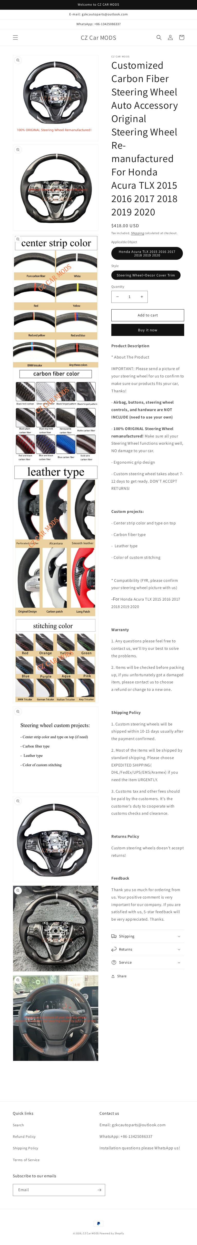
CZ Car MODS (91, 1233)
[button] (15, 37)
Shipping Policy (25, 1148)
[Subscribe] (99, 1190)
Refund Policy (24, 1136)
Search (18, 1125)
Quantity (117, 286)
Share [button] (122, 976)
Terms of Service (26, 1160)
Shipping (137, 233)
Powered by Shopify (112, 1233)
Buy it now (147, 329)
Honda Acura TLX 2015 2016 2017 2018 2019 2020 (147, 253)
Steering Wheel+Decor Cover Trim (146, 275)
